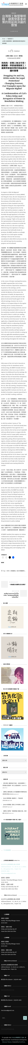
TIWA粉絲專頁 (7, 850)
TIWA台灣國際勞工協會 (18, 1037)
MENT (8, 571)
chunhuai (17, 51)
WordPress (22, 1042)
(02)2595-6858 (5, 871)
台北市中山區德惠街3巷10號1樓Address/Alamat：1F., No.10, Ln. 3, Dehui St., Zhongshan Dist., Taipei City (13, 866)
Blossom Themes (7, 1042)
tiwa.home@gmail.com (8, 873)
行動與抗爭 (13, 13)
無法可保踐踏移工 (21, 571)
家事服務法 (13, 571)
